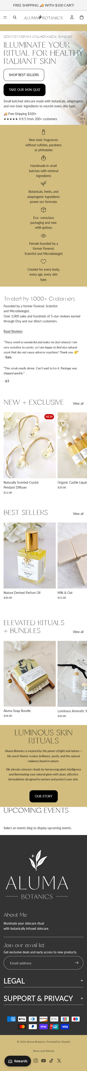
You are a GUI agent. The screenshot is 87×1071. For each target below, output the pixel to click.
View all (78, 403)
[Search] (15, 17)
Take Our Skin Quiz (24, 90)
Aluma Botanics (36, 1041)
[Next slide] (78, 453)
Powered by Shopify (58, 1041)
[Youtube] (43, 1060)
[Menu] (5, 17)
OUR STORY (43, 796)
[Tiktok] (51, 1060)
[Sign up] (76, 963)
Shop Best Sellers (24, 75)
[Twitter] (59, 1060)
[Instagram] (35, 1060)
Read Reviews (13, 331)
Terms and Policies (43, 1051)
